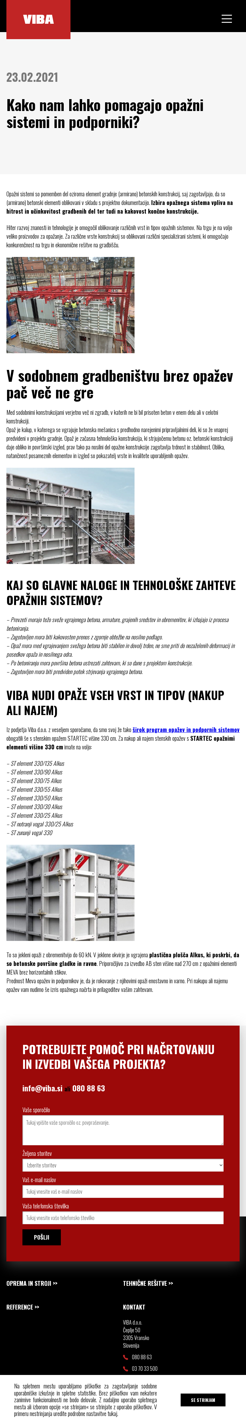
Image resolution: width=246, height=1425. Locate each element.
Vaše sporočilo (36, 1110)
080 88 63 (88, 1088)
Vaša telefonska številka (45, 1206)
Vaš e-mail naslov (39, 1179)
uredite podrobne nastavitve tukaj (85, 1413)
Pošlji (41, 1237)
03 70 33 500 (145, 1368)
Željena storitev (37, 1153)
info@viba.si (42, 1088)
